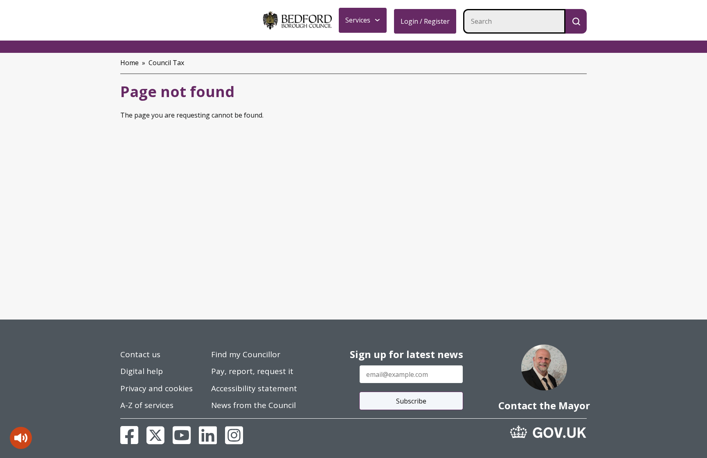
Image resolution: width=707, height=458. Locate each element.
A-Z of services (146, 405)
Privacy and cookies (156, 388)
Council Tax (166, 62)
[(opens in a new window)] (548, 431)
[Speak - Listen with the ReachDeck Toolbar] (21, 438)
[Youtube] (182, 435)
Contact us (140, 354)
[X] (155, 435)
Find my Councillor (245, 354)
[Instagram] (234, 435)
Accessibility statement (254, 388)
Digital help (141, 371)
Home (129, 62)
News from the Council (253, 405)
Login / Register (425, 21)
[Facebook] (129, 435)
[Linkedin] (208, 435)
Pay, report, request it (252, 371)
